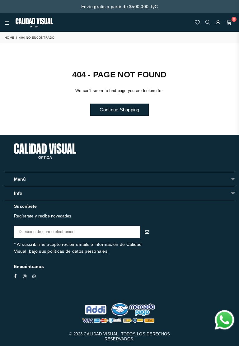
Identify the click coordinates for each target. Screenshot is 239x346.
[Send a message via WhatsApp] (224, 320)
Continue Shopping (119, 109)
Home (9, 37)
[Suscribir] (147, 232)
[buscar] (208, 22)
